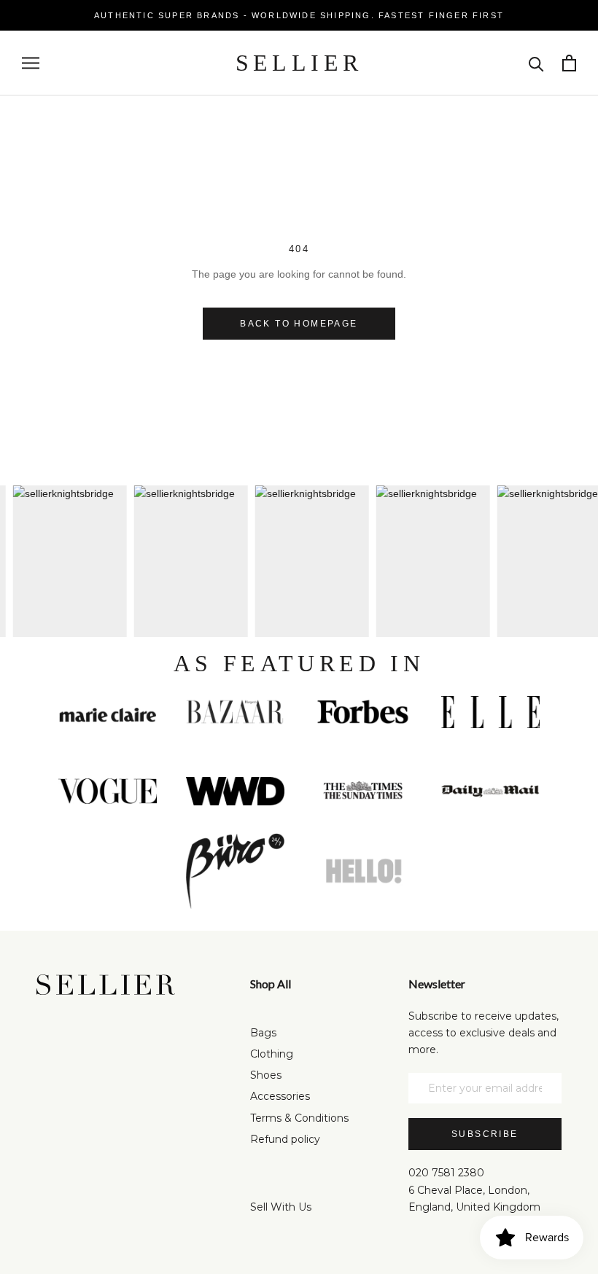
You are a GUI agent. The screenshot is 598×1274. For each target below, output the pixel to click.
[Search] (536, 63)
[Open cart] (569, 63)
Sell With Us (280, 1207)
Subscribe (485, 1134)
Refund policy (285, 1139)
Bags (263, 1032)
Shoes (265, 1075)
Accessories (280, 1096)
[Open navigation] (30, 63)
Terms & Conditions (299, 1118)
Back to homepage (298, 323)
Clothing (271, 1053)
